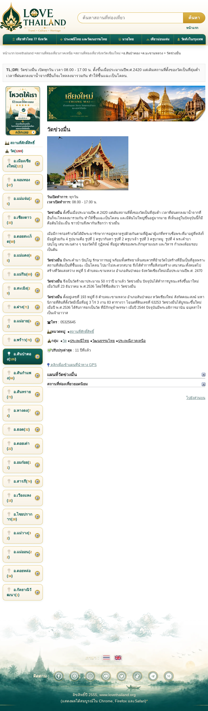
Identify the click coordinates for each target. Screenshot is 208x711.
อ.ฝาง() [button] (21, 307)
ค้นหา (194, 17)
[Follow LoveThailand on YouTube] (106, 676)
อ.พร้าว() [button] (23, 340)
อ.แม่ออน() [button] (19, 554)
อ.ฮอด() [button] (22, 429)
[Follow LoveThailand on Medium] (169, 676)
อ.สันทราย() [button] (19, 394)
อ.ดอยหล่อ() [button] (19, 573)
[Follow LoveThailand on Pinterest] (74, 676)
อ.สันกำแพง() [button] (19, 375)
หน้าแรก (192, 28)
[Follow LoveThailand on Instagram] (90, 676)
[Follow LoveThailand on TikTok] (137, 676)
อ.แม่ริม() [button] (23, 274)
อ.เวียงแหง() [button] (19, 498)
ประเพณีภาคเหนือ (132, 341)
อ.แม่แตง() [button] (19, 258)
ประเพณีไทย (79, 341)
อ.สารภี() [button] (23, 481)
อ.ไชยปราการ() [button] (19, 516)
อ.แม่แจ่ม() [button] (19, 201)
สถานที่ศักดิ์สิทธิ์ (82, 332)
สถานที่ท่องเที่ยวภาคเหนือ (54, 53)
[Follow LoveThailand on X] (121, 676)
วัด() (16, 151)
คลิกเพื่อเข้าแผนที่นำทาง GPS (73, 365)
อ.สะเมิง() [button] (18, 290)
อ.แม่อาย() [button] (19, 323)
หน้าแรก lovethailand (18, 53)
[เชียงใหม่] (126, 103)
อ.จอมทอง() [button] (18, 182)
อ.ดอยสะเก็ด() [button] (19, 239)
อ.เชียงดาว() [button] (19, 220)
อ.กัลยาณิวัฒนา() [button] (19, 592)
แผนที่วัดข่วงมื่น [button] (62, 374)
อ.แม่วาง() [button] (19, 535)
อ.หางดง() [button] (19, 413)
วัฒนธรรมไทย (103, 341)
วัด (65, 341)
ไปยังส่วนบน (195, 398)
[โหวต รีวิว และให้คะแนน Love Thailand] (23, 111)
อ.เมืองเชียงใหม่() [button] (19, 163)
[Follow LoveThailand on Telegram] (153, 676)
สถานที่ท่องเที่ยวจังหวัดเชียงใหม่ (98, 53)
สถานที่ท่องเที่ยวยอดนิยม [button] (67, 384)
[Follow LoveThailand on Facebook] (59, 676)
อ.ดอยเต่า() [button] (18, 446)
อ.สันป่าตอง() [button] (19, 356)
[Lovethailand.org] (33, 17)
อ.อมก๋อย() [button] (19, 465)
